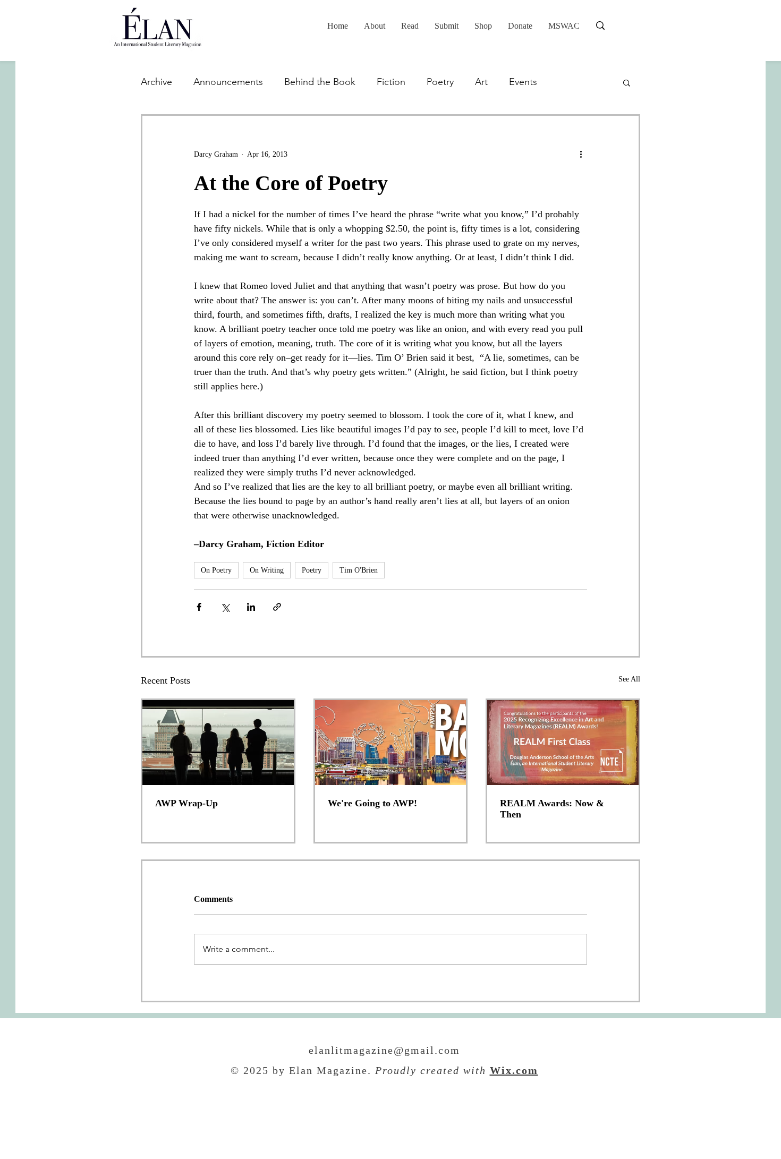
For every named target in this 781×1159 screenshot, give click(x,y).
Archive (156, 82)
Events (523, 82)
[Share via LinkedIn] (251, 607)
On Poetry (216, 570)
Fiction (391, 82)
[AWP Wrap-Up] (218, 742)
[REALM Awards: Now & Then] (563, 742)
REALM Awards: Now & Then (552, 809)
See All (629, 679)
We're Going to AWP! (372, 803)
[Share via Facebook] (199, 607)
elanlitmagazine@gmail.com (384, 1051)
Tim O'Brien (358, 570)
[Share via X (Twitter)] (225, 607)
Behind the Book (319, 82)
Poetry (440, 82)
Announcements (228, 82)
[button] (410, 26)
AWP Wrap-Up (186, 803)
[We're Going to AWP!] (390, 742)
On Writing (267, 570)
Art (481, 82)
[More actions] (580, 154)
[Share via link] (277, 607)
